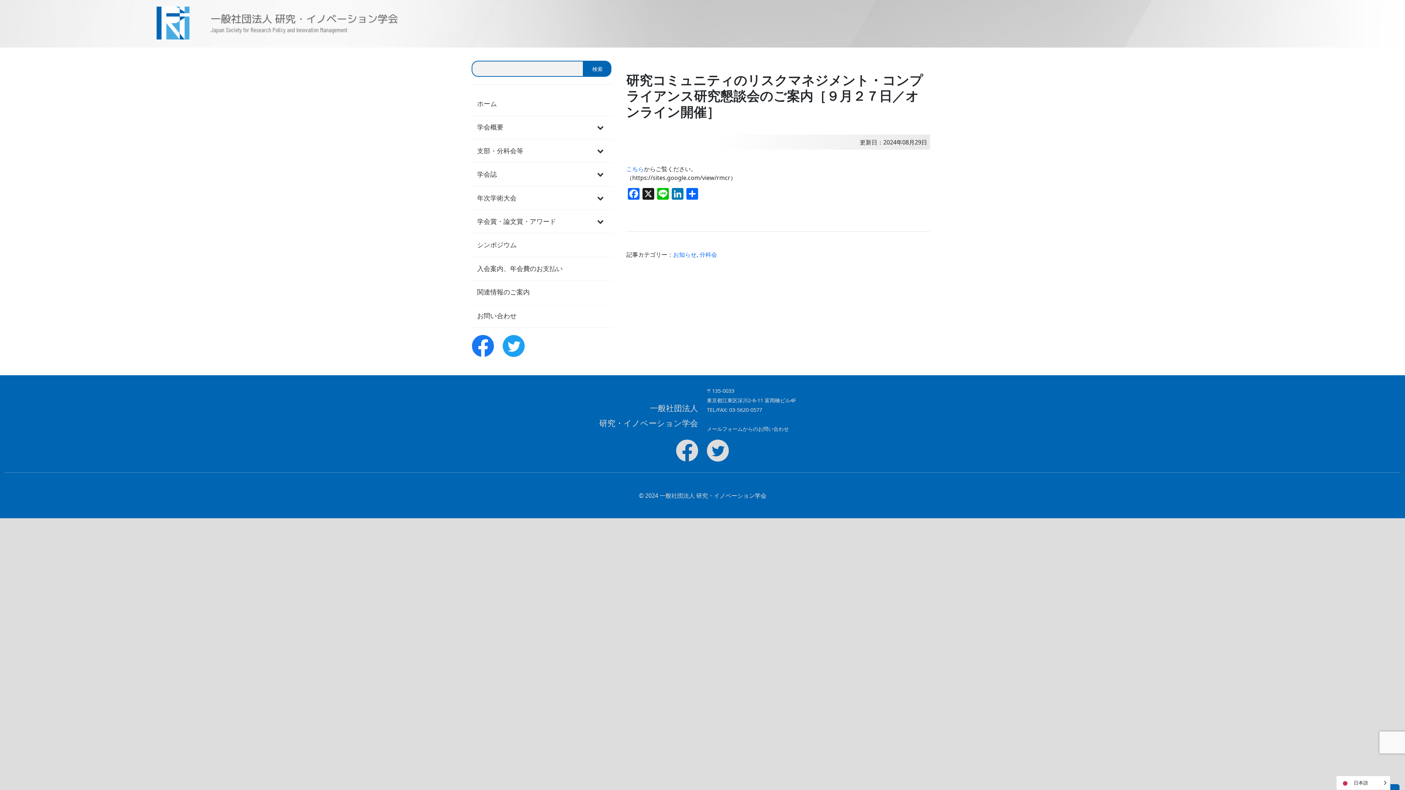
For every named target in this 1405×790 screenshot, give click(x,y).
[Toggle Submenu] (600, 127)
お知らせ (685, 255)
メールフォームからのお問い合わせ (748, 428)
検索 (597, 68)
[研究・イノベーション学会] (105, 23)
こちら (635, 169)
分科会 (708, 255)
